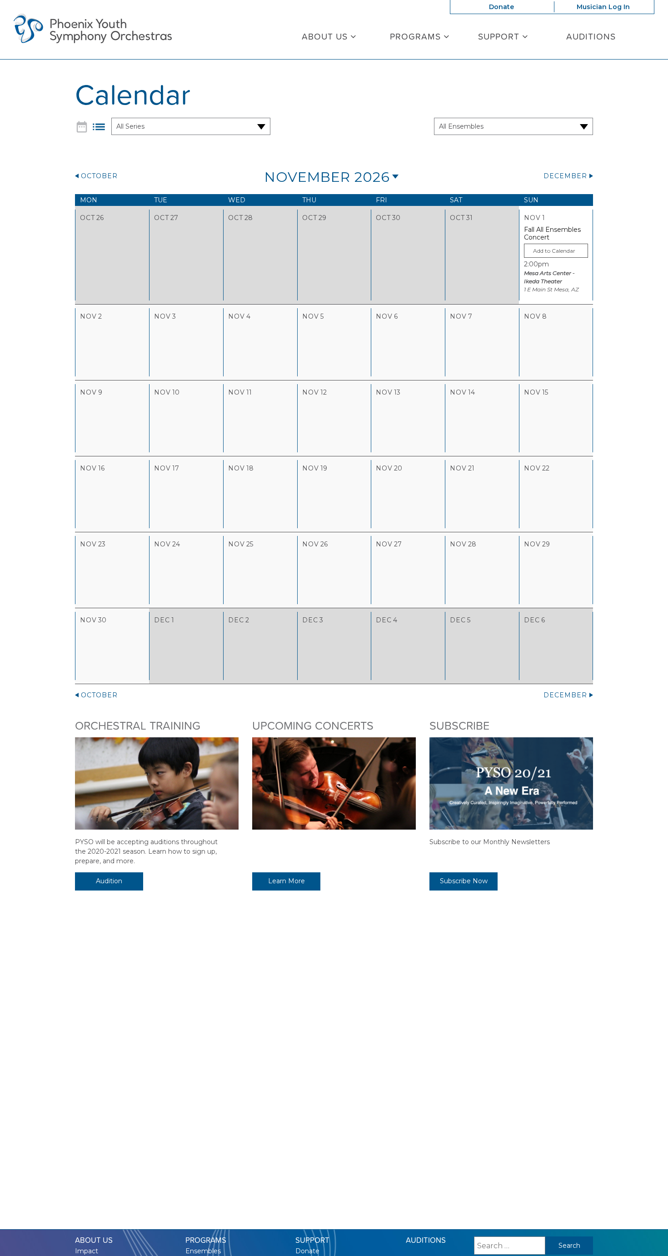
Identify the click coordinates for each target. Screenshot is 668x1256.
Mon (88, 200)
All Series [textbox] (130, 126)
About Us (326, 36)
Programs (417, 36)
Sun (531, 200)
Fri (381, 200)
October (99, 176)
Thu (309, 200)
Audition (109, 881)
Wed (236, 200)
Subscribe (459, 725)
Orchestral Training (137, 725)
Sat (456, 200)
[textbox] (556, 250)
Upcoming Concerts (313, 725)
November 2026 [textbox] (327, 177)
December (565, 176)
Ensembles (203, 1251)
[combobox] (185, 126)
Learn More (286, 881)
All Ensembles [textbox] (461, 126)
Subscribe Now (464, 881)
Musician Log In (603, 7)
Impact (86, 1251)
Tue (160, 200)
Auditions (591, 36)
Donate (501, 7)
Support (500, 36)
